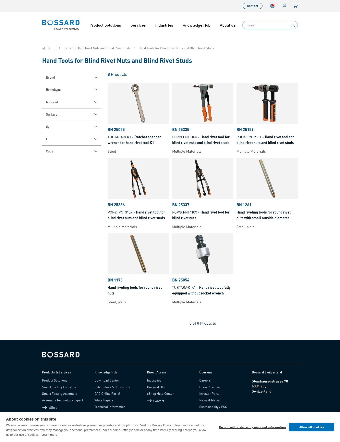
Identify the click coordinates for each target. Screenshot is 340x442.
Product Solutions (105, 25)
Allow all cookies (311, 427)
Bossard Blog (156, 387)
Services (138, 25)
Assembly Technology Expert (62, 400)
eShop (52, 407)
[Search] (293, 25)
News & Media (209, 400)
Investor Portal (210, 393)
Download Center (106, 380)
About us (227, 25)
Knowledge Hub (196, 25)
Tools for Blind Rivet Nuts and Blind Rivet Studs (97, 48)
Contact (252, 6)
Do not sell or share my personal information (252, 427)
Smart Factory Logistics (59, 387)
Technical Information (110, 407)
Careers (205, 380)
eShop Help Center (160, 393)
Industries (164, 25)
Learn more (49, 434)
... (54, 48)
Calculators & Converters (112, 387)
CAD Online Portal (107, 393)
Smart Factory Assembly (59, 393)
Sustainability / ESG (213, 407)
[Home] (43, 48)
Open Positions (210, 387)
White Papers (104, 400)
